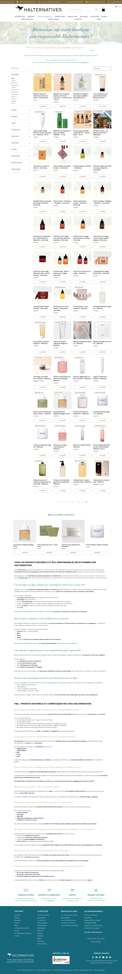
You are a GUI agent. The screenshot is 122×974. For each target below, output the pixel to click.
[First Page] (58, 502)
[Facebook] (96, 957)
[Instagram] (93, 957)
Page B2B (87, 918)
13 (78, 502)
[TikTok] (100, 957)
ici (36, 901)
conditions (50, 900)
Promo (13, 103)
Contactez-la (76, 781)
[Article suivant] (111, 531)
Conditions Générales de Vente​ (82, 970)
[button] (103, 9)
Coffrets (13, 88)
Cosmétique (14, 92)
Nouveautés (14, 85)
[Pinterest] (107, 957)
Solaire (13, 81)
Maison (39, 939)
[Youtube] (103, 957)
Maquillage (14, 94)
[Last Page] (86, 502)
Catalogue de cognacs (92, 928)
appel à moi (85, 62)
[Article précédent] (11, 531)
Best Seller (14, 83)
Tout (12, 78)
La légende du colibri (21, 928)
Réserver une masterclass (93, 926)
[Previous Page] (62, 502)
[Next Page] (83, 502)
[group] (61, 537)
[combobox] (102, 69)
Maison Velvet (24, 578)
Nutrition (13, 99)
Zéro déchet (14, 90)
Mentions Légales (99, 970)
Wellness (14, 97)
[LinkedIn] (110, 957)
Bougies (13, 101)
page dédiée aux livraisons (32, 857)
